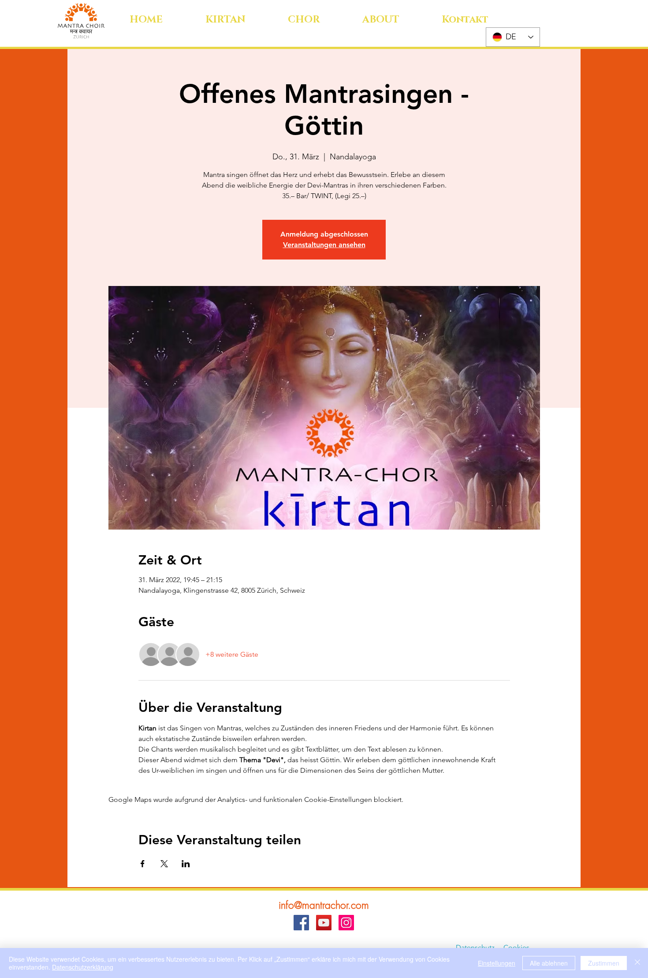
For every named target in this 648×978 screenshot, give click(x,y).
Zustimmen (603, 963)
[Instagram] (346, 922)
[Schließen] (637, 963)
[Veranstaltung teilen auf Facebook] (142, 863)
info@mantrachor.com (324, 905)
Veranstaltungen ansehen (324, 245)
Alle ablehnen (549, 963)
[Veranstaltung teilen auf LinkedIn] (186, 863)
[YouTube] (323, 922)
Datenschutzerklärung (82, 967)
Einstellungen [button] (496, 963)
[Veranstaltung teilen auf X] (164, 863)
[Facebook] (301, 922)
